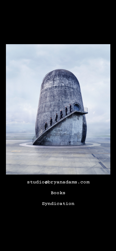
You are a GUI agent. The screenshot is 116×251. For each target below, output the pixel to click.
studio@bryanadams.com (58, 182)
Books (58, 193)
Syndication (58, 204)
